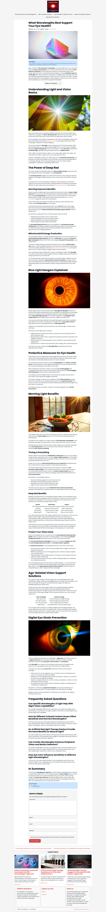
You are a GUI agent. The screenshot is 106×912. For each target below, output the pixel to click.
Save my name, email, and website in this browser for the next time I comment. (52, 837)
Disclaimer (86, 909)
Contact (44, 894)
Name (31, 817)
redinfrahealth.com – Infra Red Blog (28, 909)
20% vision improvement (60, 185)
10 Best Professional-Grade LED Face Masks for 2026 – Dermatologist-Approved (26, 872)
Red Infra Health (52, 29)
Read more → (18, 884)
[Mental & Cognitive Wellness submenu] (90, 14)
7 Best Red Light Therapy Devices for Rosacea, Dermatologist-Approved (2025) (33, 848)
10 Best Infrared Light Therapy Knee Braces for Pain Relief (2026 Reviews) (52, 872)
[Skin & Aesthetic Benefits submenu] (52, 14)
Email (31, 824)
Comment (32, 799)
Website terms (81, 909)
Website (31, 830)
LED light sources (51, 141)
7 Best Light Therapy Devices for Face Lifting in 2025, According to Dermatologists (71, 848)
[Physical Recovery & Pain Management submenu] (36, 14)
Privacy (75, 909)
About (43, 891)
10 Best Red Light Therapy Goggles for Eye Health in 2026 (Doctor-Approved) (78, 872)
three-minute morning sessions (60, 248)
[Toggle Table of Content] (59, 83)
